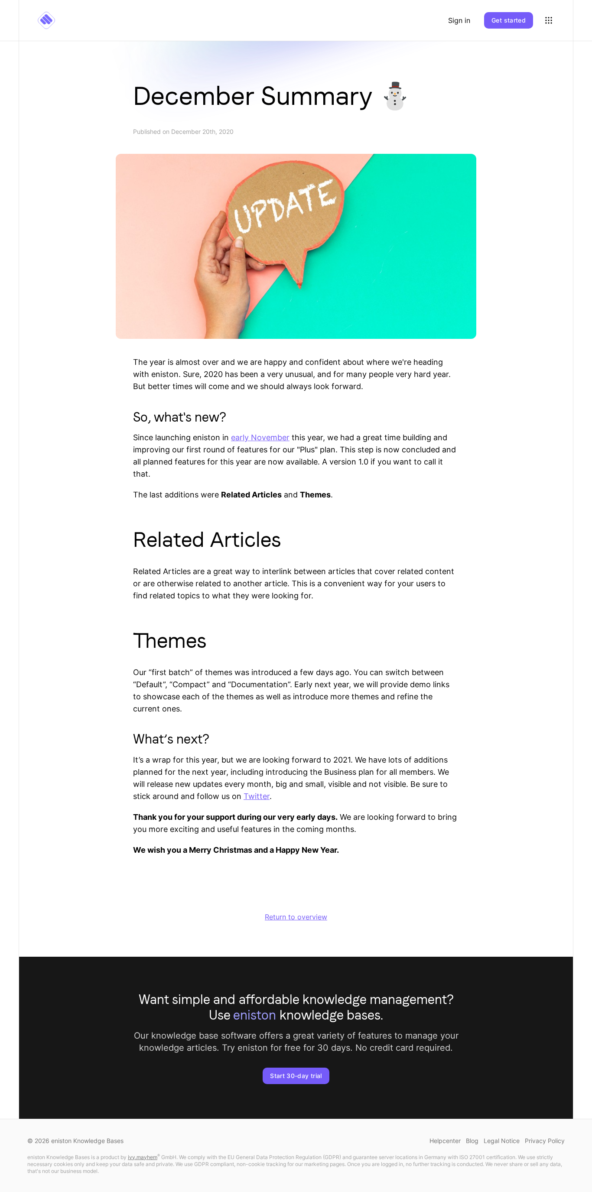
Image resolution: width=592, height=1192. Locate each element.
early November (260, 437)
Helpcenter (445, 1140)
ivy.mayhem (142, 1157)
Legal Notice (502, 1140)
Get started (508, 20)
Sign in (459, 20)
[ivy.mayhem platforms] (549, 20)
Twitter (257, 796)
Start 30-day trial (296, 1075)
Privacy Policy (545, 1140)
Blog (472, 1140)
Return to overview (296, 917)
